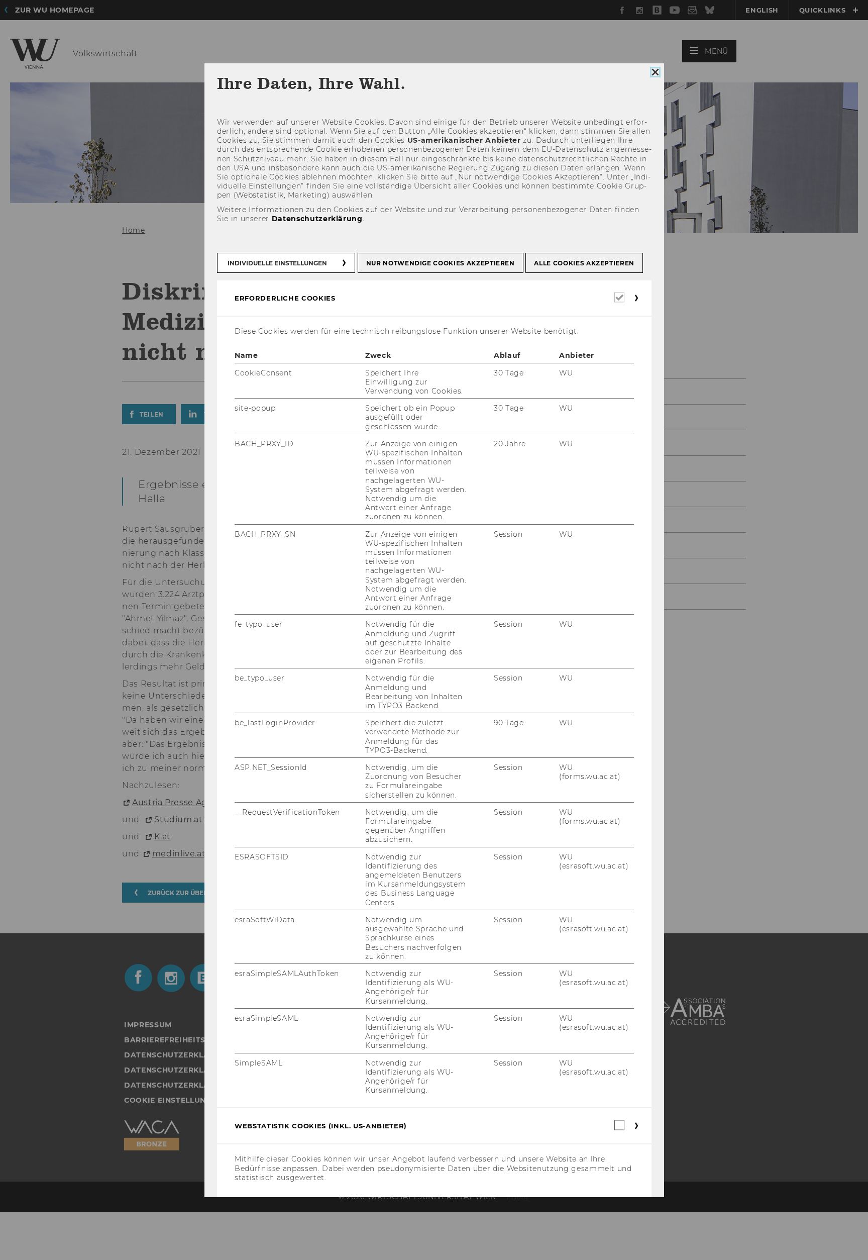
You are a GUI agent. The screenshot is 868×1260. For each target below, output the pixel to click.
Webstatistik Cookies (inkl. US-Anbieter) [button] (321, 1126)
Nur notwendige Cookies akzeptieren (440, 263)
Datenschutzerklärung (316, 218)
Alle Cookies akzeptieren (584, 263)
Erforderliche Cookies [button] (285, 298)
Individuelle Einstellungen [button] (277, 263)
